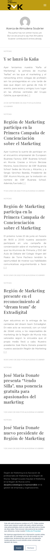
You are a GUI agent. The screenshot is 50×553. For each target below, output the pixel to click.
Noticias (8, 51)
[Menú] (45, 5)
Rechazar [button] (30, 548)
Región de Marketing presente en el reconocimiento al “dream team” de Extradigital (24, 301)
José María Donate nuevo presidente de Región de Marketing (24, 433)
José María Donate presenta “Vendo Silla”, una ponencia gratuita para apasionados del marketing (23, 388)
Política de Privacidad (33, 531)
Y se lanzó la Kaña (21, 59)
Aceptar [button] (18, 548)
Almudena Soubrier (34, 191)
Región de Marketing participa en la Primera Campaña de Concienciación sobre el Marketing (24, 132)
